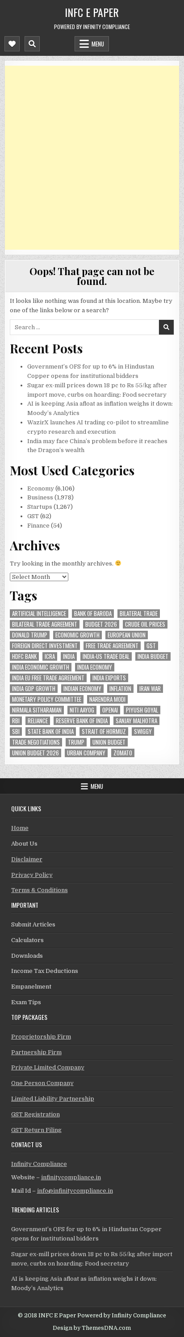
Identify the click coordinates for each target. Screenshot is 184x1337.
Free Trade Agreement (112, 645)
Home (20, 828)
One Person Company (42, 1083)
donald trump (29, 635)
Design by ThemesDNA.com (92, 1328)
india (69, 656)
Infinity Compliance (39, 1164)
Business (40, 497)
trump (76, 742)
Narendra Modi (107, 699)
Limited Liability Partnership (52, 1098)
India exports (109, 678)
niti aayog (82, 710)
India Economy (94, 667)
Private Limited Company (47, 1067)
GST (33, 516)
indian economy (82, 688)
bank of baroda (93, 613)
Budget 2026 (101, 624)
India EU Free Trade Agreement (48, 678)
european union (127, 635)
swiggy (143, 731)
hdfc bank (24, 656)
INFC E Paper (92, 12)
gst (151, 645)
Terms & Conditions (39, 890)
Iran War (150, 688)
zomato (122, 753)
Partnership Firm (36, 1052)
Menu (98, 43)
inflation (120, 688)
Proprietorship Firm (41, 1036)
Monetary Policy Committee (46, 699)
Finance (38, 525)
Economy (40, 488)
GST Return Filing (36, 1130)
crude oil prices (145, 624)
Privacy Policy (32, 875)
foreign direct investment (45, 645)
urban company (86, 753)
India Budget (153, 656)
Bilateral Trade (139, 613)
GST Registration (35, 1114)
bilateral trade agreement (44, 624)
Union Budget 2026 (35, 753)
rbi (16, 721)
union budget (108, 742)
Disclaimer (26, 859)
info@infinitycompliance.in (75, 1190)
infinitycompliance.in (71, 1177)
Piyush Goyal (142, 710)
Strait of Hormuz (104, 731)
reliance (38, 721)
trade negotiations (36, 742)
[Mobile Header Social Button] (12, 43)
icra (50, 656)
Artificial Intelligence (39, 613)
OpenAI (110, 710)
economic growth (77, 635)
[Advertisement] (92, 158)
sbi (16, 731)
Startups (39, 506)
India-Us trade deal (106, 656)
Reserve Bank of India (82, 721)
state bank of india (51, 731)
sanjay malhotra (136, 721)
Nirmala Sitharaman (37, 710)
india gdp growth (33, 688)
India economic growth (40, 667)
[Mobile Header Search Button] (32, 43)
